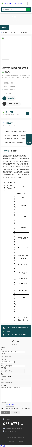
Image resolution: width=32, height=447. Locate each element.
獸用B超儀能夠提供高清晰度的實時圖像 (16, 131)
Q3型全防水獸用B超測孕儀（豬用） (21, 327)
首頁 (10, 32)
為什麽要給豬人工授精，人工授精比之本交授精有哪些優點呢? (17, 139)
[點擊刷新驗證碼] (10, 405)
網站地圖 (2, 446)
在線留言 (14, 151)
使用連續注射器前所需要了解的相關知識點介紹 (17, 135)
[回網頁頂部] (29, 136)
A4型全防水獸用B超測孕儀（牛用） (21, 335)
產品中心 (4, 27)
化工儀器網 (19, 442)
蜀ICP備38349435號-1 (18, 438)
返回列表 (8, 331)
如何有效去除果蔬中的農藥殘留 (14, 142)
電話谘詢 (29, 142)
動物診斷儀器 (25, 32)
